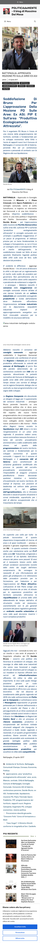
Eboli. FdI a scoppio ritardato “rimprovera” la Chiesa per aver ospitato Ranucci (28, 898)
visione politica (19, 810)
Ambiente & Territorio (10, 83)
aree (29, 777)
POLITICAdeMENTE (18, 189)
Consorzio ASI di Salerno (22, 787)
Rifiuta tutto (20, 938)
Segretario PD (18, 807)
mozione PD (8, 797)
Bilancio (6, 780)
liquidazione (25, 793)
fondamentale (13, 793)
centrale (14, 780)
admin (4, 80)
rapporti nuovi (17, 803)
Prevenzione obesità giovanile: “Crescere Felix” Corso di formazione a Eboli (19, 816)
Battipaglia (25, 83)
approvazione (11, 774)
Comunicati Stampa (9, 86)
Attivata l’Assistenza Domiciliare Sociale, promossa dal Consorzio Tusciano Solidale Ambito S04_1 (28, 871)
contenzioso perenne (12, 790)
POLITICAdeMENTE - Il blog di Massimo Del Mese (24, 11)
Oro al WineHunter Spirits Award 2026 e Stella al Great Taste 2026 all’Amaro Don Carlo (28, 885)
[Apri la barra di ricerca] (35, 21)
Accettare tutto (20, 927)
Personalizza (20, 932)
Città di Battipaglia (26, 780)
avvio (34, 777)
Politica (6, 89)
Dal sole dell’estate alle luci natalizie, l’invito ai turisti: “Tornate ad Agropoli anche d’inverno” (28, 845)
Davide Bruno (27, 790)
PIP (13, 800)
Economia (30, 86)
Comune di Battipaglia (12, 784)
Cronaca (22, 86)
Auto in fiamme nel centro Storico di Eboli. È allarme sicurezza (28, 858)
